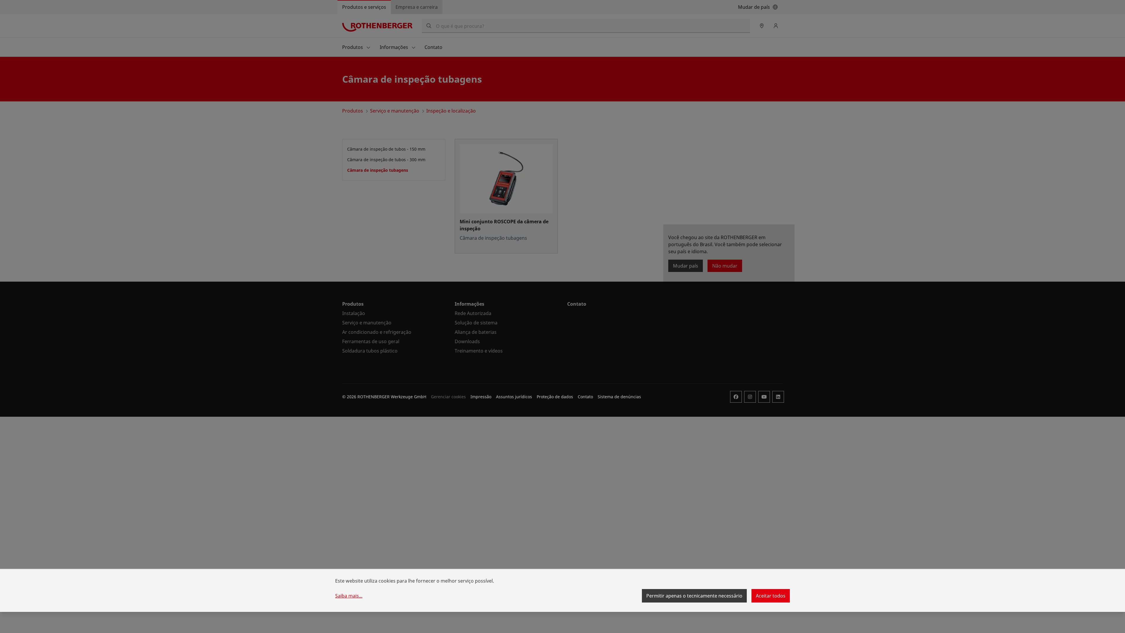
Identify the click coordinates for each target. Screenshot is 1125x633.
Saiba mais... (348, 596)
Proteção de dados (555, 396)
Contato (585, 396)
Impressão (481, 396)
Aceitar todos (770, 596)
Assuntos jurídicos (514, 396)
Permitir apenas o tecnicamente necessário (694, 596)
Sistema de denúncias (619, 396)
